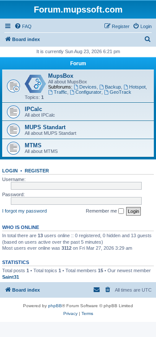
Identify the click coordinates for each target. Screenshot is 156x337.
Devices (88, 86)
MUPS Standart (45, 127)
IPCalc (33, 109)
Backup (113, 86)
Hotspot (137, 86)
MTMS (33, 145)
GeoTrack (120, 92)
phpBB (55, 305)
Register (37, 170)
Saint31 (10, 277)
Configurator (88, 92)
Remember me (102, 210)
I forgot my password (24, 210)
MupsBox (60, 76)
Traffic (60, 92)
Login (10, 170)
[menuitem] (23, 26)
